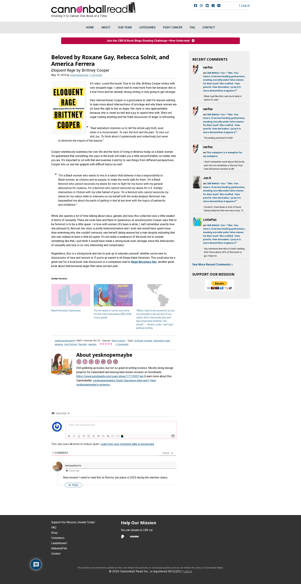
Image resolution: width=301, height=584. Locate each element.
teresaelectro (73, 465)
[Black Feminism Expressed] (70, 295)
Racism (82, 344)
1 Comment (95, 75)
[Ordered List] (88, 436)
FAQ (53, 527)
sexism (92, 344)
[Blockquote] (98, 436)
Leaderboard (59, 543)
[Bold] (69, 436)
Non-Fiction (118, 340)
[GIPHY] (122, 436)
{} (112, 436)
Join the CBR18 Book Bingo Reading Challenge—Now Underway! (149, 40)
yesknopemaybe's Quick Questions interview (120, 380)
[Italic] (74, 436)
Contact (55, 553)
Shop (54, 532)
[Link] (108, 436)
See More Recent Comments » (212, 264)
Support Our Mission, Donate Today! (73, 522)
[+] (117, 436)
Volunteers (57, 538)
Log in (245, 5)
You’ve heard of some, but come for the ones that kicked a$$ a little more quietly (113, 314)
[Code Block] (103, 436)
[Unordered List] (93, 436)
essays (59, 344)
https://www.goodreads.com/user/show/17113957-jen (110, 376)
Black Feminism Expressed (65, 310)
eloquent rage (162, 340)
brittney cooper (143, 340)
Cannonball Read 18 (93, 7)
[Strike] (83, 436)
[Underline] (78, 436)
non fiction (70, 344)
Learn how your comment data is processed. (127, 444)
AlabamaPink (59, 548)
